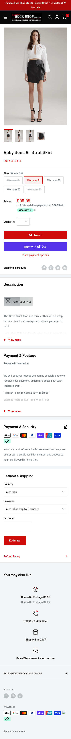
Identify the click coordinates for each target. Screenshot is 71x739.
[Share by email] (64, 267)
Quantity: (9, 221)
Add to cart (35, 235)
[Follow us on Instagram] (13, 695)
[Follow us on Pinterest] (20, 695)
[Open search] (50, 17)
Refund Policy (12, 556)
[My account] (57, 17)
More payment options (35, 255)
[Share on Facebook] (44, 267)
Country (8, 484)
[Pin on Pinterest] (51, 267)
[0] (64, 17)
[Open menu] (5, 17)
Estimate (15, 540)
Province (9, 501)
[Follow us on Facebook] (6, 695)
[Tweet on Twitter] (57, 267)
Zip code (9, 518)
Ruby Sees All (12, 160)
